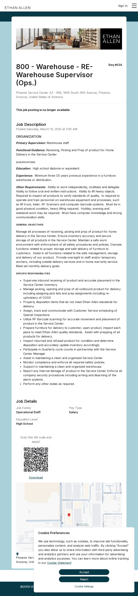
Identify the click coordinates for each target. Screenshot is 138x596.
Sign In (123, 6)
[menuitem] (17, 6)
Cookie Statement (59, 563)
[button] (69, 517)
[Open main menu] (134, 5)
